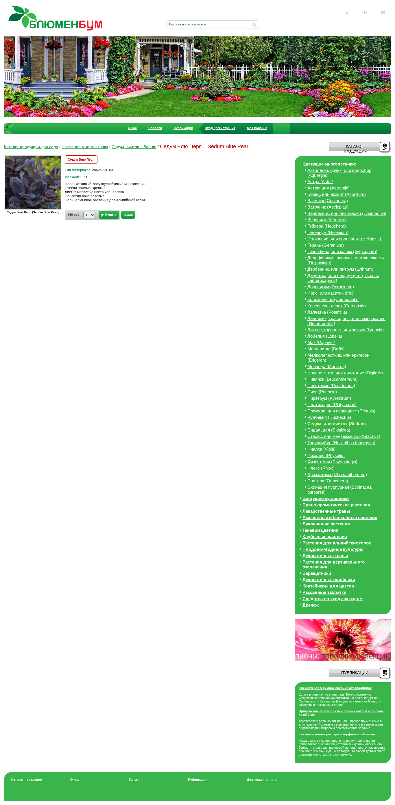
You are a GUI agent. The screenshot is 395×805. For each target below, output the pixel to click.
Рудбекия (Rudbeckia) (329, 417)
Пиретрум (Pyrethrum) (329, 398)
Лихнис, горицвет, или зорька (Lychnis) (345, 329)
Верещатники (316, 573)
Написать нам (383, 13)
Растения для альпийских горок (336, 542)
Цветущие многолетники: (329, 163)
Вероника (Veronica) (327, 219)
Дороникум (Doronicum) (330, 286)
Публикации (183, 128)
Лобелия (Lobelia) (324, 336)
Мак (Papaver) (321, 342)
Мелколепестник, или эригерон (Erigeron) (338, 357)
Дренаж (310, 605)
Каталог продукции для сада (31, 146)
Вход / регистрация (220, 128)
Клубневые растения (324, 536)
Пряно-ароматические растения (336, 504)
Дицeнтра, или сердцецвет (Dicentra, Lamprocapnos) (344, 278)
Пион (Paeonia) (322, 391)
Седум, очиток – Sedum (134, 146)
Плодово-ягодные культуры (332, 549)
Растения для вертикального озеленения (333, 564)
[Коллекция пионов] (343, 660)
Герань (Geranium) (325, 245)
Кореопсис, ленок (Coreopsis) (336, 305)
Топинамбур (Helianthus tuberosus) (341, 442)
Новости (155, 128)
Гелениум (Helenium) (327, 232)
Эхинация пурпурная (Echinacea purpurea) (339, 489)
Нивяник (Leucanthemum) (332, 379)
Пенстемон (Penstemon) (331, 385)
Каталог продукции (26, 779)
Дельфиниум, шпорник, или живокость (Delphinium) (345, 260)
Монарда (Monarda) (326, 366)
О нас (132, 128)
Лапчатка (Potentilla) (327, 312)
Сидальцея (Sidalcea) (328, 429)
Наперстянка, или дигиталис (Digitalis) (345, 372)
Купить (111, 214)
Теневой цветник (320, 530)
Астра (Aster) (320, 181)
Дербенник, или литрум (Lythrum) (340, 269)
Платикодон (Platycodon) (332, 404)
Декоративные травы (325, 555)
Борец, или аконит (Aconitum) (336, 194)
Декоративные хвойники (328, 579)
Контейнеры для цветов (328, 585)
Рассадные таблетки (324, 592)
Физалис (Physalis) (326, 455)
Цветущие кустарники (325, 498)
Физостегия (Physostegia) (332, 461)
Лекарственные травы (326, 511)
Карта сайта (365, 13)
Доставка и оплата (261, 779)
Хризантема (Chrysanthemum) (337, 474)
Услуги (134, 779)
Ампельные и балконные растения (339, 517)
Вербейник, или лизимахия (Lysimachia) (346, 213)
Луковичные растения (326, 523)
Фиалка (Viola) (321, 449)
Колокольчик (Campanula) (333, 299)
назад (128, 214)
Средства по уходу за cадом (332, 598)
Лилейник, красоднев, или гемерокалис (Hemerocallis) (346, 321)
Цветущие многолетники (85, 146)
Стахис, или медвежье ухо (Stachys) (343, 436)
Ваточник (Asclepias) (327, 206)
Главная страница (348, 13)
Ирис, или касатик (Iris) (330, 293)
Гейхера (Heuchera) (326, 226)
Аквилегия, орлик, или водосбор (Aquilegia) (339, 173)
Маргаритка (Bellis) (326, 348)
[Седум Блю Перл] (34, 209)
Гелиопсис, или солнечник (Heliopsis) (344, 238)
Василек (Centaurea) (327, 200)
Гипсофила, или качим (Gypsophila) (342, 251)
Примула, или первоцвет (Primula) (341, 410)
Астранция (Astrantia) (328, 187)
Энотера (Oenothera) (327, 480)
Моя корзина (257, 128)
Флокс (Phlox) (321, 468)
